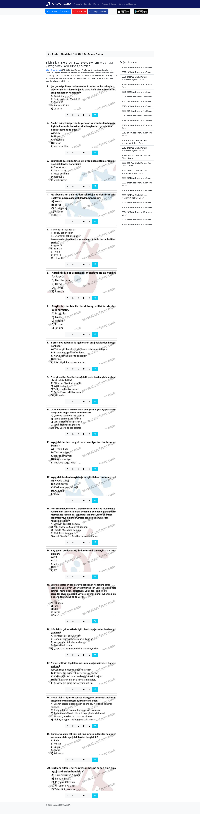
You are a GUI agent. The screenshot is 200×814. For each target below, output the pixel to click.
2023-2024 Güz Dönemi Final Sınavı (137, 190)
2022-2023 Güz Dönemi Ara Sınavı (136, 72)
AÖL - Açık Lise (79, 11)
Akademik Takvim (109, 4)
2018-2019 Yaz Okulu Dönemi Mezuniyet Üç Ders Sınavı (134, 141)
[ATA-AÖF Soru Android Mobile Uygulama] (141, 11)
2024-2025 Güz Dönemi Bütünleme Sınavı (137, 213)
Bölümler (88, 4)
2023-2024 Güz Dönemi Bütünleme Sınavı (137, 184)
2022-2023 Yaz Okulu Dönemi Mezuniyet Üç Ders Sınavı (134, 172)
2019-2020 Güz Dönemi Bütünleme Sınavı (137, 126)
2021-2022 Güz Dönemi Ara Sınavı (136, 92)
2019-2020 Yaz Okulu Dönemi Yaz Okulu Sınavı (136, 156)
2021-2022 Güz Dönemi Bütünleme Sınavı (137, 85)
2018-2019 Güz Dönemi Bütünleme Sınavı (137, 134)
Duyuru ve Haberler (127, 4)
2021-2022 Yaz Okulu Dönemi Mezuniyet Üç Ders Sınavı (134, 78)
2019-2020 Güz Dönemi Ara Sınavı (136, 106)
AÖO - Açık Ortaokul (98, 11)
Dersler (96, 4)
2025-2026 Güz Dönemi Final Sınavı (137, 224)
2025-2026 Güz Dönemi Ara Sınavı (136, 219)
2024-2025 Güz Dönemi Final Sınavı (137, 207)
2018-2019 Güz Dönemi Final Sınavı (137, 120)
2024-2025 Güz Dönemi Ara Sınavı (136, 202)
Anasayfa (78, 4)
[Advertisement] (100, 33)
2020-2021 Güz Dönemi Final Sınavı (137, 111)
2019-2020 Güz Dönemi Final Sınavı (137, 115)
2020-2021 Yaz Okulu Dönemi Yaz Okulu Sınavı (136, 164)
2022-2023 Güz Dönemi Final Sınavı (137, 67)
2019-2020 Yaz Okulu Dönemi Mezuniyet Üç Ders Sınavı (134, 149)
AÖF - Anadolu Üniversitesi (58, 11)
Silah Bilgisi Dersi (53, 70)
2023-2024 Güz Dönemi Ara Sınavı (136, 178)
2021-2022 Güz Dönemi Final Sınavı (137, 96)
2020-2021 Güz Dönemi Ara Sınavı (136, 101)
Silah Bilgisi (66, 54)
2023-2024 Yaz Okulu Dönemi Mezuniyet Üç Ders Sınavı (134, 196)
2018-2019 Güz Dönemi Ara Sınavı (90, 54)
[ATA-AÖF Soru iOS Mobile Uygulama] (123, 11)
